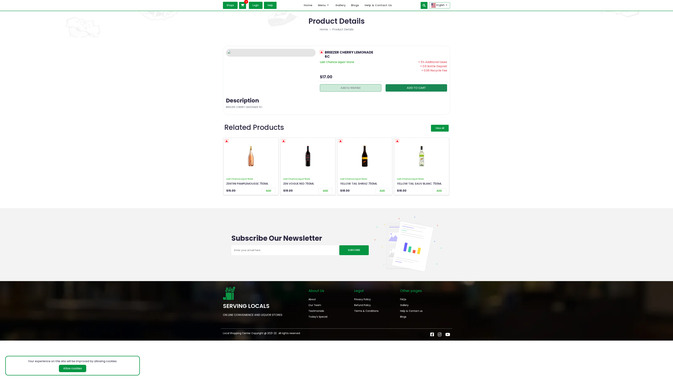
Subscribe (354, 250)
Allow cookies (72, 368)
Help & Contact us (378, 5)
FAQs (403, 299)
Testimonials (316, 311)
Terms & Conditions (366, 311)
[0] (242, 5)
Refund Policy (362, 305)
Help (270, 5)
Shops (230, 5)
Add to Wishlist (351, 88)
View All (439, 128)
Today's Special (317, 316)
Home (308, 5)
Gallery (340, 5)
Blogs (355, 5)
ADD (268, 190)
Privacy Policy (362, 299)
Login (256, 5)
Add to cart (416, 88)
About (312, 299)
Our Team (314, 305)
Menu (322, 5)
